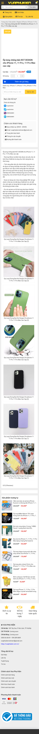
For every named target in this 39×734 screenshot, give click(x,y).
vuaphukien (10, 106)
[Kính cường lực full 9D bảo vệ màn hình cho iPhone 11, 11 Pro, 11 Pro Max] (7, 586)
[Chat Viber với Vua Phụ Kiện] (5, 114)
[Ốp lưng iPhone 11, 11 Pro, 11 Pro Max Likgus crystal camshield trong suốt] (7, 598)
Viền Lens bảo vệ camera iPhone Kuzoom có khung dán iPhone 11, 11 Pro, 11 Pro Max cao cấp (25, 503)
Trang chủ (8, 12)
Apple (19, 22)
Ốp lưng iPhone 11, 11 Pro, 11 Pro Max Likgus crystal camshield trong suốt (24, 591)
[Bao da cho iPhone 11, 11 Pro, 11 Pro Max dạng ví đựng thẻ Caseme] (7, 548)
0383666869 (10, 113)
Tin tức (20, 17)
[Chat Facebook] (5, 106)
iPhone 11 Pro (21, 86)
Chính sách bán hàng (8, 675)
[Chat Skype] (5, 110)
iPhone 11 (13, 86)
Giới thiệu (20, 12)
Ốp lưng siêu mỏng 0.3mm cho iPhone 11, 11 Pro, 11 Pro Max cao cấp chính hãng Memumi (24, 566)
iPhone (24, 22)
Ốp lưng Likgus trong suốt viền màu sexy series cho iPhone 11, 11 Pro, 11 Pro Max (25, 553)
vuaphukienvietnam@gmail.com (21, 130)
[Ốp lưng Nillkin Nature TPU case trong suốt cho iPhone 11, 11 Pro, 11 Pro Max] (7, 522)
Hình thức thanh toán (8, 684)
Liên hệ (30, 17)
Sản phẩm (8, 17)
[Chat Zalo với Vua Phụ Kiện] (5, 117)
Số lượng (6, 76)
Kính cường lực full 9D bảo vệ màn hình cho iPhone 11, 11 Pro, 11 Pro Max (24, 578)
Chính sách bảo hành (8, 687)
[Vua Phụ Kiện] (19, 2)
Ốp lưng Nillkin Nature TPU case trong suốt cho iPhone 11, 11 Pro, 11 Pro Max (25, 515)
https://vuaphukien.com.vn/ (10, 644)
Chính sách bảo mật (7, 678)
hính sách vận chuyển (9, 681)
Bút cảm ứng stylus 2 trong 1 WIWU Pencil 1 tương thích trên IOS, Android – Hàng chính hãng (24, 528)
